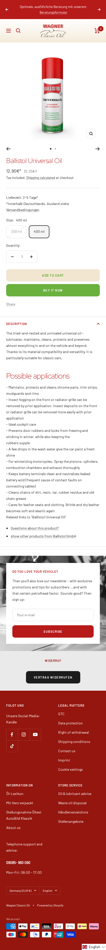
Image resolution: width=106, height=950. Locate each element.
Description (16, 318)
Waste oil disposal (72, 797)
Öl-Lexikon (14, 788)
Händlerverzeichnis (73, 806)
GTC (61, 708)
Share (10, 298)
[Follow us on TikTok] (12, 740)
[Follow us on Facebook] (12, 729)
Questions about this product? (35, 522)
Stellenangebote (70, 816)
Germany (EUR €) (20, 885)
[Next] (97, 143)
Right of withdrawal (73, 726)
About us (13, 822)
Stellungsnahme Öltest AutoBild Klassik (23, 809)
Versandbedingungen (22, 204)
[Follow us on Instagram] (23, 729)
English (47, 885)
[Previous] (8, 143)
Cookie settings (70, 763)
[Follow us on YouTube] (35, 729)
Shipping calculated (40, 172)
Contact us (66, 745)
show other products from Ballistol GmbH (43, 530)
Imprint (64, 754)
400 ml (39, 226)
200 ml (16, 226)
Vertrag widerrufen (53, 671)
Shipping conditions (74, 736)
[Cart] (97, 25)
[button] (94, 947)
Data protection (70, 717)
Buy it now (53, 284)
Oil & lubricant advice (74, 788)
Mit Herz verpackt (19, 797)
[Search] (18, 25)
